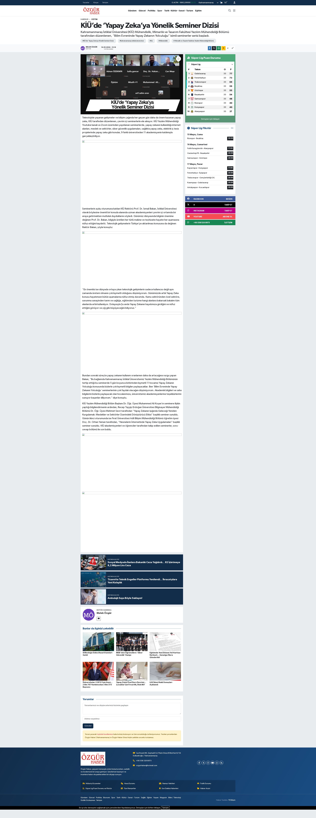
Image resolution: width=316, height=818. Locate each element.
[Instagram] (208, 763)
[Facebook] (199, 763)
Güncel (142, 11)
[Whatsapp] (217, 763)
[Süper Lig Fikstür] (232, 128)
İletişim (105, 2)
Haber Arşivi (205, 788)
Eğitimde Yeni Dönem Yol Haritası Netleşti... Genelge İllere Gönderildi (165, 655)
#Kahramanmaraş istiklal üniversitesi (132, 41)
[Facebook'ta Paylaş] (209, 48)
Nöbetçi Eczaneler (93, 783)
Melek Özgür (104, 613)
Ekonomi (106, 797)
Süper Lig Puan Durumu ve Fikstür (99, 788)
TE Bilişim (231, 800)
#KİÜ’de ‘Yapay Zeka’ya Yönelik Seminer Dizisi (98, 41)
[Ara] (229, 10)
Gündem (132, 11)
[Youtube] (212, 763)
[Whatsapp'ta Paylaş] (219, 48)
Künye (95, 2)
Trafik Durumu (205, 783)
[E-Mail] (99, 619)
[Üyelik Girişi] (233, 2)
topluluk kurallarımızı (105, 734)
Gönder (88, 726)
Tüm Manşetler (130, 788)
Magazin (163, 797)
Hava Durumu (129, 783)
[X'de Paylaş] (214, 48)
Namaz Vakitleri (168, 783)
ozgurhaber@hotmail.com (146, 765)
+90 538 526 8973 (143, 761)
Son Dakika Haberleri (170, 788)
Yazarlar (86, 2)
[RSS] (221, 763)
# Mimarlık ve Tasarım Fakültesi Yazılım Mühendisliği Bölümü (193, 41)
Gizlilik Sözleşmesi (88, 800)
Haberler (84, 19)
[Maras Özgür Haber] (91, 11)
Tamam (165, 808)
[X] (204, 763)
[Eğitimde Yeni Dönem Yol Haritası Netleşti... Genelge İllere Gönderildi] (165, 641)
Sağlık (143, 797)
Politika (151, 11)
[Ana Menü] (234, 10)
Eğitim (198, 11)
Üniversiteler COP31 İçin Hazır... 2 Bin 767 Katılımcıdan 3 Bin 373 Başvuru (98, 684)
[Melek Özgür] (89, 615)
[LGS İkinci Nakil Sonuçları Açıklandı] (165, 671)
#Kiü (151, 41)
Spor (159, 11)
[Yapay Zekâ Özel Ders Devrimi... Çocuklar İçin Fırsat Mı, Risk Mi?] (132, 671)
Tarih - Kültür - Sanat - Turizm (178, 11)
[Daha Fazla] (223, 48)
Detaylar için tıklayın (210, 119)
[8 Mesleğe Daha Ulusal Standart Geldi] (98, 641)
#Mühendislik (163, 41)
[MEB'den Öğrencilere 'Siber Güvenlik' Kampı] (132, 641)
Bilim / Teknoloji (174, 797)
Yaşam (155, 797)
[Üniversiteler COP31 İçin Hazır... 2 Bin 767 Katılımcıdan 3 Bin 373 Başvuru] (98, 671)
